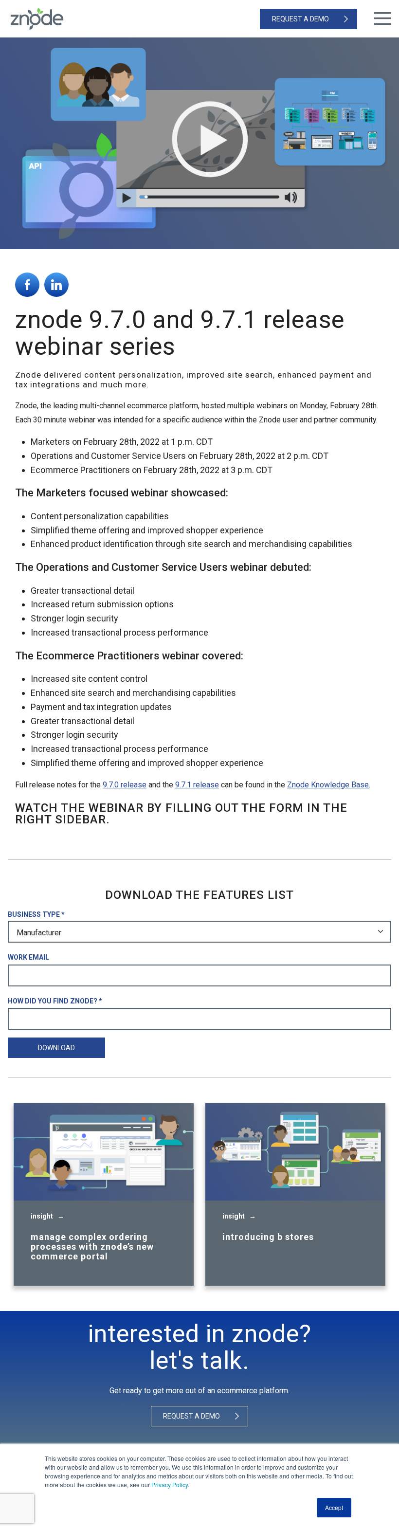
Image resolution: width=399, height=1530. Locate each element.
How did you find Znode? (52, 1001)
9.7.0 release (124, 784)
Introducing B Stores (268, 1237)
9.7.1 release (197, 784)
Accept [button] (334, 1507)
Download (56, 1048)
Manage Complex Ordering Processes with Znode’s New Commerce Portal (92, 1246)
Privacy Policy (169, 1484)
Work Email (28, 957)
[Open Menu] (382, 18)
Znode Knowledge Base (328, 784)
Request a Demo (300, 19)
